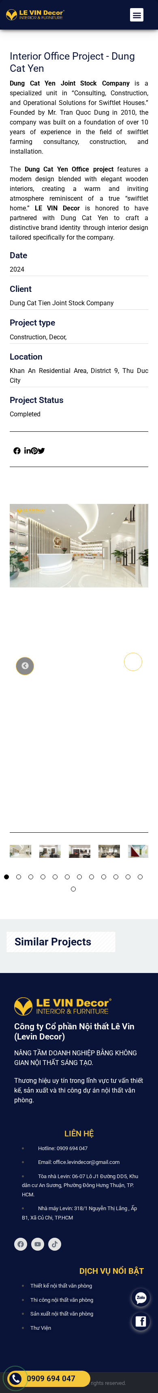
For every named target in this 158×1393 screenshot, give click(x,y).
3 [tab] (30, 876)
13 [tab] (73, 889)
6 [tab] (67, 876)
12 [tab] (140, 876)
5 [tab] (55, 876)
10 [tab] (115, 876)
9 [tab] (103, 876)
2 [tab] (18, 876)
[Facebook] (20, 1244)
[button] (136, 14)
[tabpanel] (16, 851)
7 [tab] (79, 876)
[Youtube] (37, 1244)
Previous (25, 666)
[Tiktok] (54, 1244)
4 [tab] (43, 876)
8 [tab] (91, 876)
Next (133, 662)
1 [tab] (6, 876)
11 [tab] (128, 876)
